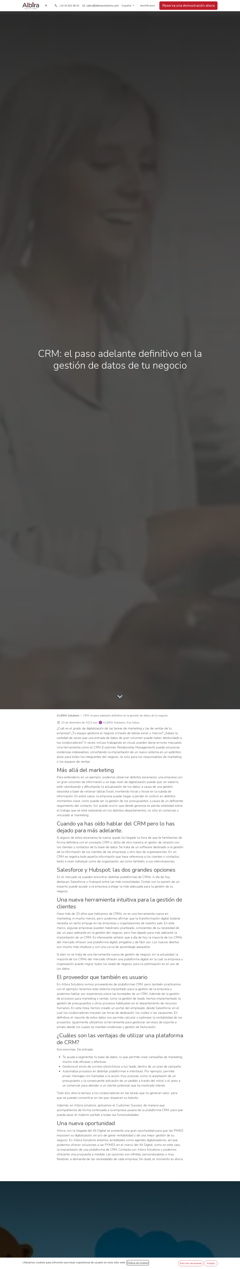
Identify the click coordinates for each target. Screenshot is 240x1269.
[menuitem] (46, 5)
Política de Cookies (137, 1262)
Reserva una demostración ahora (188, 5)
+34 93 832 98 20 (69, 5)
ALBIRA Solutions (68, 715)
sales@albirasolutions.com (102, 6)
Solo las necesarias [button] (191, 1263)
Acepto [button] (211, 1263)
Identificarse (147, 6)
